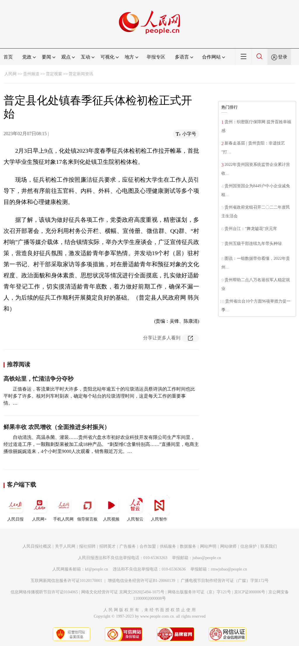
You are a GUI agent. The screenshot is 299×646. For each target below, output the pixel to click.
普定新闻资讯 (81, 74)
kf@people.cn (96, 569)
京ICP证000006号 (249, 592)
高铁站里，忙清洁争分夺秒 (39, 378)
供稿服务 (168, 546)
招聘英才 (107, 546)
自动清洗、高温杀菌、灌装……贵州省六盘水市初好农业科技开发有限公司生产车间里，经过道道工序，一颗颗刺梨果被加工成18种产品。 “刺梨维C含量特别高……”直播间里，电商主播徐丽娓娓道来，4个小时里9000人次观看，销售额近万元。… (101, 444)
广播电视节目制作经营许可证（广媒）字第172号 (225, 580)
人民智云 (135, 519)
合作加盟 (148, 546)
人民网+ (39, 519)
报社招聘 (87, 546)
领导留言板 (87, 519)
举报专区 (156, 56)
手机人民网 (63, 519)
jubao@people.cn (206, 558)
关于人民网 (65, 546)
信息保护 (248, 546)
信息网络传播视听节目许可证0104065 (44, 592)
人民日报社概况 (36, 546)
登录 (282, 56)
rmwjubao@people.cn (229, 569)
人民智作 (159, 519)
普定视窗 (54, 74)
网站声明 (208, 546)
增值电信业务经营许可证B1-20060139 (141, 580)
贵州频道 (31, 74)
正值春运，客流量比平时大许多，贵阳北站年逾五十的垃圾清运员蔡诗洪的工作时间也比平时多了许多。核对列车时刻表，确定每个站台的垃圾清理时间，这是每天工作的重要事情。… (99, 396)
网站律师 (228, 546)
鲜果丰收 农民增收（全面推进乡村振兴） (57, 427)
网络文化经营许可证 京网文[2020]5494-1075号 (122, 592)
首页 (8, 56)
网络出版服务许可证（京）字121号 (199, 592)
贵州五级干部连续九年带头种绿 (253, 243)
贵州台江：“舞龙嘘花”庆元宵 (251, 228)
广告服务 (127, 546)
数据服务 (188, 546)
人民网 (10, 74)
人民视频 (111, 519)
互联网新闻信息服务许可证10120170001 (66, 580)
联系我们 (268, 546)
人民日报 (15, 519)
